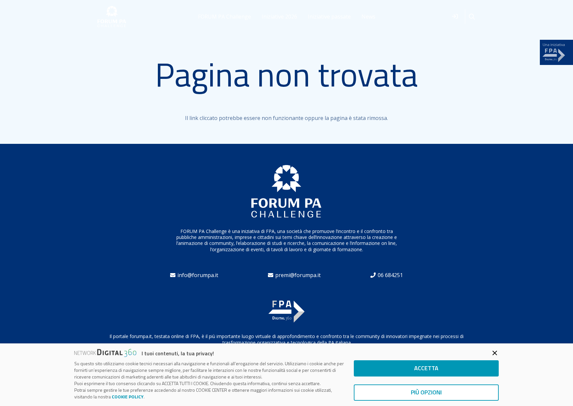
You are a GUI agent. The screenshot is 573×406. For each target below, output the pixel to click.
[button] (471, 16)
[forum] (111, 17)
